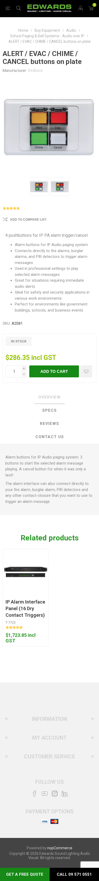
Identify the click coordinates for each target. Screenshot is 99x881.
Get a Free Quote (24, 874)
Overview (49, 397)
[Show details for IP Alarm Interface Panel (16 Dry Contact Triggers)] (25, 572)
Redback (35, 70)
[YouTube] (44, 793)
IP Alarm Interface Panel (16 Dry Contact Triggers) (25, 608)
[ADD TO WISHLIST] (86, 371)
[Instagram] (54, 793)
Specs (49, 410)
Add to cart (54, 371)
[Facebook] (34, 793)
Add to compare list (28, 219)
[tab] (49, 397)
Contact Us (49, 436)
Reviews (49, 423)
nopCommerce (59, 848)
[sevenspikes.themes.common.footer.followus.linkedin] (64, 793)
